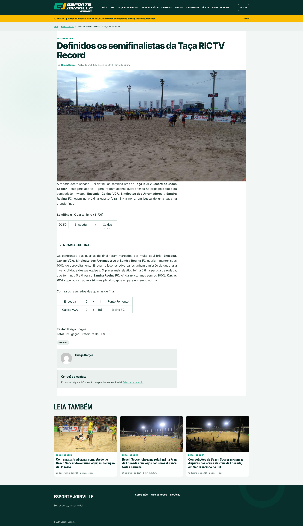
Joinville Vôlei (150, 7)
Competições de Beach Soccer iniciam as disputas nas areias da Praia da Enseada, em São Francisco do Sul (216, 463)
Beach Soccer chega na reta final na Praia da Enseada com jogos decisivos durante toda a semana (149, 463)
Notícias (175, 494)
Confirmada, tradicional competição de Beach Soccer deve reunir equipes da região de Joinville (85, 463)
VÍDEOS (206, 7)
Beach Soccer (67, 26)
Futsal (179, 7)
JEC (113, 7)
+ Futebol (167, 7)
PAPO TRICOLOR (220, 7)
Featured (63, 342)
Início (105, 7)
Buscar (243, 7)
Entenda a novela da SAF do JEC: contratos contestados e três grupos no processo (111, 18)
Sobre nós (141, 494)
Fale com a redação (133, 382)
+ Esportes (192, 7)
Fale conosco (159, 494)
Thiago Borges (68, 65)
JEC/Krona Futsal (128, 7)
